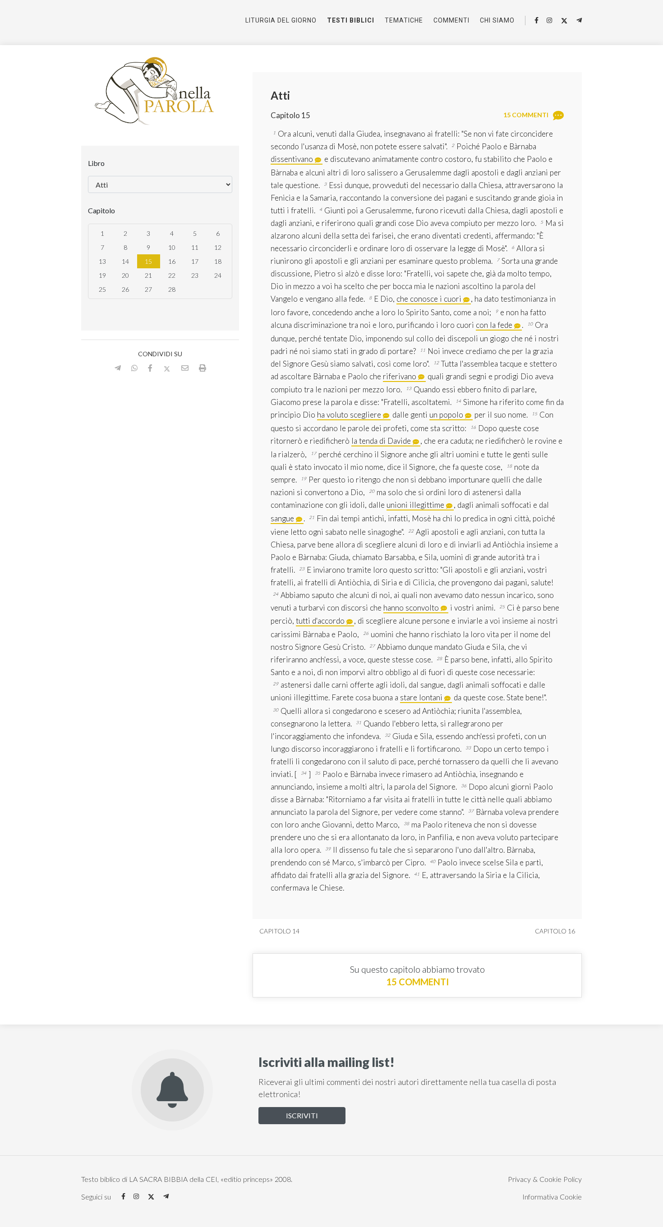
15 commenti (417, 981)
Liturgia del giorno (281, 20)
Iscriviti (302, 1115)
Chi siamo (497, 20)
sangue (282, 518)
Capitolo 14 (278, 931)
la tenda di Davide (381, 441)
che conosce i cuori (428, 298)
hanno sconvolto (411, 607)
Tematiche (404, 20)
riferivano (399, 376)
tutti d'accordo (320, 620)
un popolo (446, 414)
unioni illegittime (415, 505)
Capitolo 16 (555, 931)
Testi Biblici (350, 20)
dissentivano (292, 159)
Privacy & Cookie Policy (545, 1179)
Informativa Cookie (552, 1196)
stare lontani (421, 697)
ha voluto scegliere (349, 414)
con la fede (494, 325)
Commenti (451, 20)
